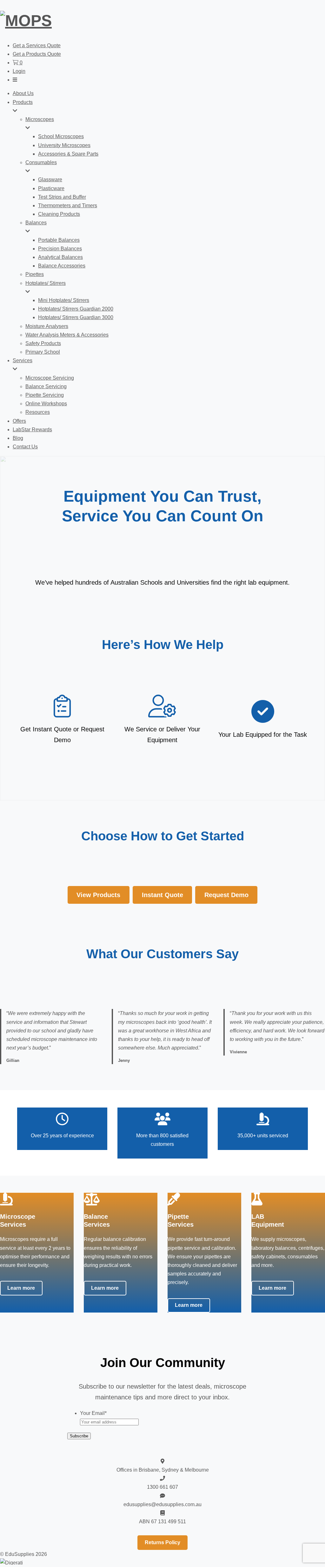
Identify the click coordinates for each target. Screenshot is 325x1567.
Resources (37, 412)
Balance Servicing (46, 386)
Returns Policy (162, 1542)
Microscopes (39, 119)
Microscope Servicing (49, 378)
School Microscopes (61, 136)
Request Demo (226, 894)
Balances (36, 222)
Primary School (42, 352)
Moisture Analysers (46, 326)
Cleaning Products (59, 214)
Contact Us (25, 446)
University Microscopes (64, 145)
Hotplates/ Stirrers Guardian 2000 (75, 308)
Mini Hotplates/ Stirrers (63, 300)
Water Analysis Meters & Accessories (67, 334)
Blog (18, 438)
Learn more (21, 1288)
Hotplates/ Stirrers (45, 283)
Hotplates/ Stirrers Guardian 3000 (75, 317)
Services (22, 360)
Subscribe (79, 1436)
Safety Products (43, 343)
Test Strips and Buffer (62, 197)
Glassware (50, 179)
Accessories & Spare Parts (68, 154)
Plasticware (51, 188)
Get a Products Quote (37, 54)
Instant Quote (162, 894)
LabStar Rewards (32, 429)
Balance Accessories (61, 265)
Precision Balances (60, 248)
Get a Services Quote (37, 45)
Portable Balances (59, 240)
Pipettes (34, 274)
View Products (98, 894)
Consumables (41, 162)
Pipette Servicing (44, 395)
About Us (23, 93)
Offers (19, 421)
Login (19, 71)
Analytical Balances (60, 257)
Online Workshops (46, 403)
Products (23, 102)
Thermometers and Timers (67, 205)
